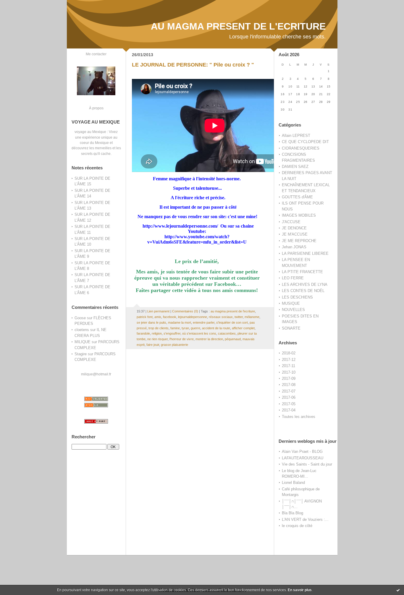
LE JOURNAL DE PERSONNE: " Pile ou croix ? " (193, 65)
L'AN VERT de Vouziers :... (305, 519)
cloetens (82, 330)
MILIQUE (83, 342)
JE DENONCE (294, 228)
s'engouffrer (172, 333)
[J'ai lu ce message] (398, 590)
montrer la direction (209, 339)
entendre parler (203, 322)
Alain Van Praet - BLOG (302, 451)
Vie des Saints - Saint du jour (307, 464)
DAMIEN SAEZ (295, 166)
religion (157, 333)
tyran (185, 328)
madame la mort (179, 322)
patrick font (145, 317)
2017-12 (288, 359)
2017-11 (288, 366)
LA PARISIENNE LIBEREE (305, 253)
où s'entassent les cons (199, 333)
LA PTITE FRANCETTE (302, 272)
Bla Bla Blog (292, 513)
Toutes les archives (298, 416)
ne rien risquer (157, 339)
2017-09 (288, 378)
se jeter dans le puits (151, 322)
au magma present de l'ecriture (233, 311)
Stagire (81, 354)
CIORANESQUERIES (300, 148)
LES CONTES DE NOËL (303, 290)
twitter (239, 317)
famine (175, 328)
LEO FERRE (293, 278)
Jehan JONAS (294, 247)
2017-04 (288, 410)
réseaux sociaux (221, 317)
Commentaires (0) (185, 311)
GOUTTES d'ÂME (297, 197)
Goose (80, 318)
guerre (195, 328)
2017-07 (288, 391)
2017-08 (288, 384)
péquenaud (233, 339)
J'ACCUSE (291, 222)
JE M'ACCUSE (295, 234)
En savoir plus (300, 590)
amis (157, 317)
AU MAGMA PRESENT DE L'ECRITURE (238, 26)
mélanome (252, 317)
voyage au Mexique (90, 132)
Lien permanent (158, 311)
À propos (96, 108)
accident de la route (216, 328)
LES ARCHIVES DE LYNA (304, 284)
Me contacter (96, 54)
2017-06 (288, 397)
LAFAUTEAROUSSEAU (302, 458)
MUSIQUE (291, 303)
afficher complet (243, 328)
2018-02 (288, 353)
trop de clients (158, 328)
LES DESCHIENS (297, 297)
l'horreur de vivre (181, 339)
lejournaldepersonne (192, 317)
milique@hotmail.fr (96, 374)
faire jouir (152, 344)
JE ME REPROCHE (299, 241)
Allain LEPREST (296, 135)
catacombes (227, 333)
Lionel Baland (293, 482)
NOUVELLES (293, 309)
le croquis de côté (297, 525)
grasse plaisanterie (174, 344)
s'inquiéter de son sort (232, 322)
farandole (143, 333)
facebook (169, 317)
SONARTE (291, 328)
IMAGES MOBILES (299, 215)
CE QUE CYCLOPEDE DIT (305, 142)
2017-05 (288, 404)
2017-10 (288, 372)
